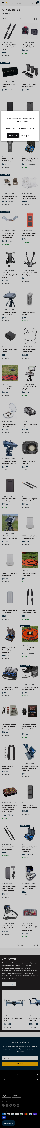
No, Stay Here (26, 135)
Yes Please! (13, 135)
